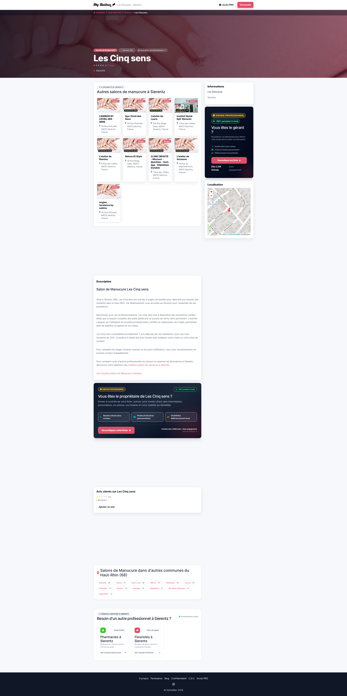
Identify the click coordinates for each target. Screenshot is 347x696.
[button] (229, 209)
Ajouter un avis (107, 506)
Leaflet (223, 234)
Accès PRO (202, 678)
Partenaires (156, 678)
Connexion (245, 4)
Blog (167, 678)
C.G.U (192, 678)
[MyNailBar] (104, 5)
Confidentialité (178, 678)
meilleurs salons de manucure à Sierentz (148, 365)
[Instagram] (173, 684)
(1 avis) (111, 65)
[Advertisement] (147, 251)
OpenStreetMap (235, 234)
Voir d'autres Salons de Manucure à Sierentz (119, 373)
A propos (144, 678)
